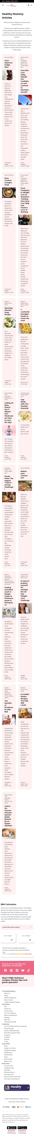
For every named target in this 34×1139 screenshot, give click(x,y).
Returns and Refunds (10, 1015)
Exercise (7, 398)
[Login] (28, 5)
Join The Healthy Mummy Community (15, 1026)
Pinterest (7, 1037)
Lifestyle (7, 581)
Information (6, 1004)
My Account (6, 1063)
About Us (7, 993)
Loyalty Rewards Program (12, 1002)
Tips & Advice (24, 574)
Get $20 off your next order (12, 1077)
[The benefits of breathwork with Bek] (9, 719)
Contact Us (7, 1009)
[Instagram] (11, 970)
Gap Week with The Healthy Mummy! (24, 404)
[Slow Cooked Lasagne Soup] (9, 193)
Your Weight (26, 936)
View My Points (9, 1074)
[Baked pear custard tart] (25, 486)
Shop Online (6, 1044)
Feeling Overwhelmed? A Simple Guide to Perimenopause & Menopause (9, 596)
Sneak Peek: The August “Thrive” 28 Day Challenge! (9, 482)
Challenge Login (9, 1068)
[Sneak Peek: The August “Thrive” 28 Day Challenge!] (9, 497)
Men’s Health (8, 1059)
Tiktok (6, 1041)
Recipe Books (8, 1055)
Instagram (7, 1035)
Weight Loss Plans (10, 1048)
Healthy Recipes (9, 57)
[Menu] (3, 5)
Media (6, 995)
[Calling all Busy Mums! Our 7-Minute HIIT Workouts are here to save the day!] (9, 430)
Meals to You (8, 1061)
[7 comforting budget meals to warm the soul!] (25, 328)
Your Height (8, 936)
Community (24, 62)
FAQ (5, 1006)
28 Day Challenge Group (11, 1030)
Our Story (7, 584)
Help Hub (7, 1020)
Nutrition (23, 393)
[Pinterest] (17, 970)
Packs (6, 1057)
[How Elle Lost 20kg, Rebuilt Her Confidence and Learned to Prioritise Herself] (25, 100)
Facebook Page (9, 1028)
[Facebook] (5, 970)
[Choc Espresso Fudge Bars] (9, 75)
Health (23, 64)
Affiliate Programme (10, 998)
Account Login (8, 1066)
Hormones (7, 576)
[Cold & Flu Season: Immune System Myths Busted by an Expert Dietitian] (9, 833)
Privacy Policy (8, 1011)
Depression (8, 689)
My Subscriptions (9, 1072)
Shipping (7, 1017)
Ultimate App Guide (10, 1022)
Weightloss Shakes (10, 1050)
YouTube (6, 1039)
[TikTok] (28, 970)
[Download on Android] (22, 1127)
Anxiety (7, 687)
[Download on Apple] (11, 1127)
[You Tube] (22, 970)
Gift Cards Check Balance (12, 1079)
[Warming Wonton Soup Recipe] (9, 322)
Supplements (8, 1052)
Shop (5, 1046)
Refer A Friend (8, 1000)
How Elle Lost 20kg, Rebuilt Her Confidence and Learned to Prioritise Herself (25, 81)
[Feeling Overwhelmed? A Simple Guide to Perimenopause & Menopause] (9, 613)
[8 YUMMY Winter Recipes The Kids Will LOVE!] (25, 713)
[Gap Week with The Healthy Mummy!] (25, 416)
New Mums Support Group (12, 1033)
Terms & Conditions (10, 1013)
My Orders (7, 1070)
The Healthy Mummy (8, 991)
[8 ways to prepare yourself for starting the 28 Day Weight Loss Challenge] (25, 608)
